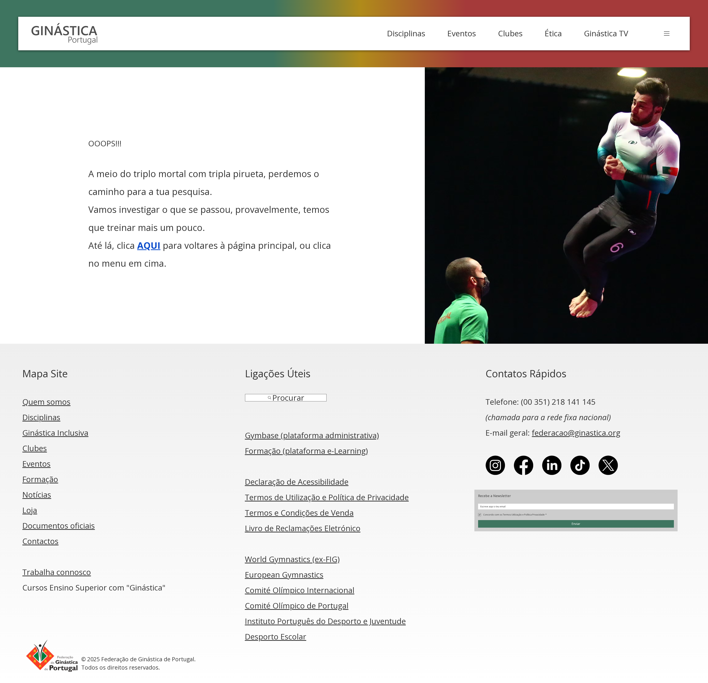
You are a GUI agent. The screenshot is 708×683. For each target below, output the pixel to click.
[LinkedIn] (551, 465)
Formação (40, 479)
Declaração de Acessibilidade (296, 481)
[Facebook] (523, 465)
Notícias (36, 494)
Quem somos (46, 401)
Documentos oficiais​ (58, 525)
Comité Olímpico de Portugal (296, 605)
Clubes (34, 448)
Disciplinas (41, 417)
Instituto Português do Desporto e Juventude (325, 621)
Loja (29, 510)
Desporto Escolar (275, 636)
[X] (608, 465)
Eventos (36, 463)
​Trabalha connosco (56, 572)
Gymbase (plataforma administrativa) (312, 435)
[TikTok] (580, 465)
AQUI (148, 245)
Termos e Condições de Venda (299, 512)
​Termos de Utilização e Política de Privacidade (327, 497)
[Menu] (666, 33)
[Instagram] (495, 465)
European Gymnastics (284, 574)
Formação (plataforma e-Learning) (306, 450)
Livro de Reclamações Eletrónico (302, 528)
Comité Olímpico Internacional (299, 590)
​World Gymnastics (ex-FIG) (292, 559)
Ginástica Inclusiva (55, 432)
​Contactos (40, 541)
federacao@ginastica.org (576, 432)
